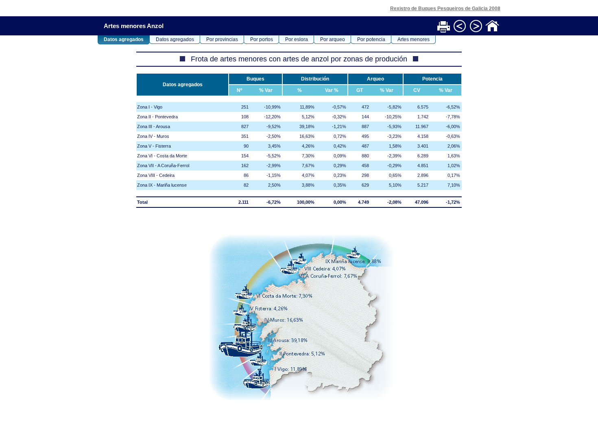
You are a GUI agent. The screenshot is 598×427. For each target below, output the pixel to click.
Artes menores (413, 39)
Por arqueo (332, 39)
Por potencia (371, 39)
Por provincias (222, 39)
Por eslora (296, 39)
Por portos (261, 39)
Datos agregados (124, 39)
